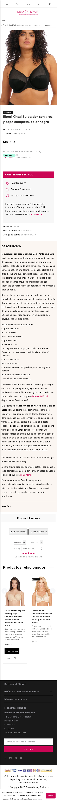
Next (54, 67)
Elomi (16, 226)
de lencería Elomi (39, 396)
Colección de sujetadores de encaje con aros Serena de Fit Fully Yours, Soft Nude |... (42, 616)
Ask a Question (40, 531)
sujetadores (26, 230)
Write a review (19, 531)
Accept (50, 795)
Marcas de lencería (15, 699)
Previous (3, 67)
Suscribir (28, 749)
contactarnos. (26, 474)
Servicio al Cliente (15, 684)
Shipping (7, 157)
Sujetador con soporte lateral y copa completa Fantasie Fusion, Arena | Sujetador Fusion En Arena (15, 618)
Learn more (37, 799)
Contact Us (36, 214)
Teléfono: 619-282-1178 (15, 732)
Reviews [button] (17, 542)
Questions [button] (33, 542)
